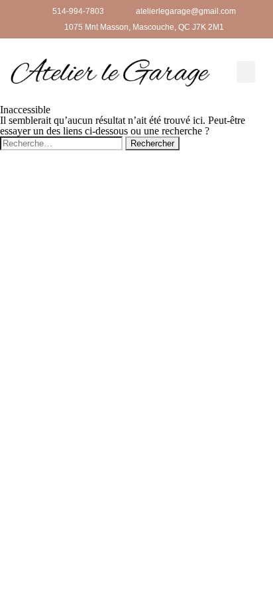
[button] (246, 72)
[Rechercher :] (62, 142)
